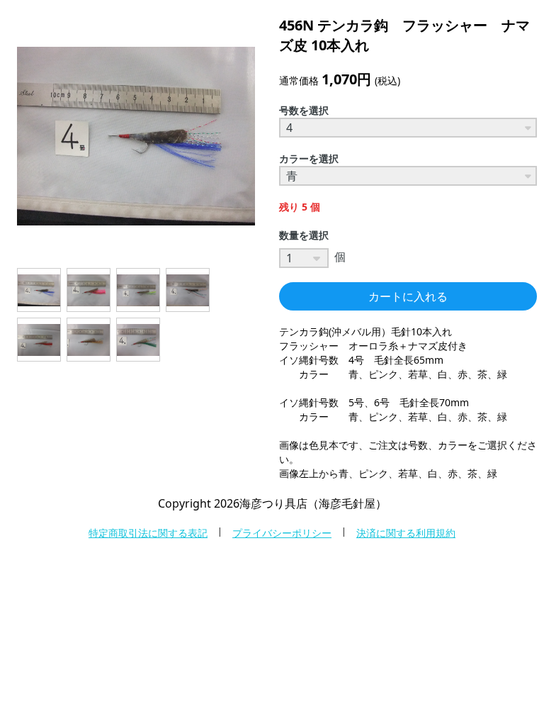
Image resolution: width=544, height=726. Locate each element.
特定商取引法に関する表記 (148, 533)
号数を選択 (304, 110)
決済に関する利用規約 (405, 533)
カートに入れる (408, 296)
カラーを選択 (309, 158)
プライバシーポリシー (282, 533)
